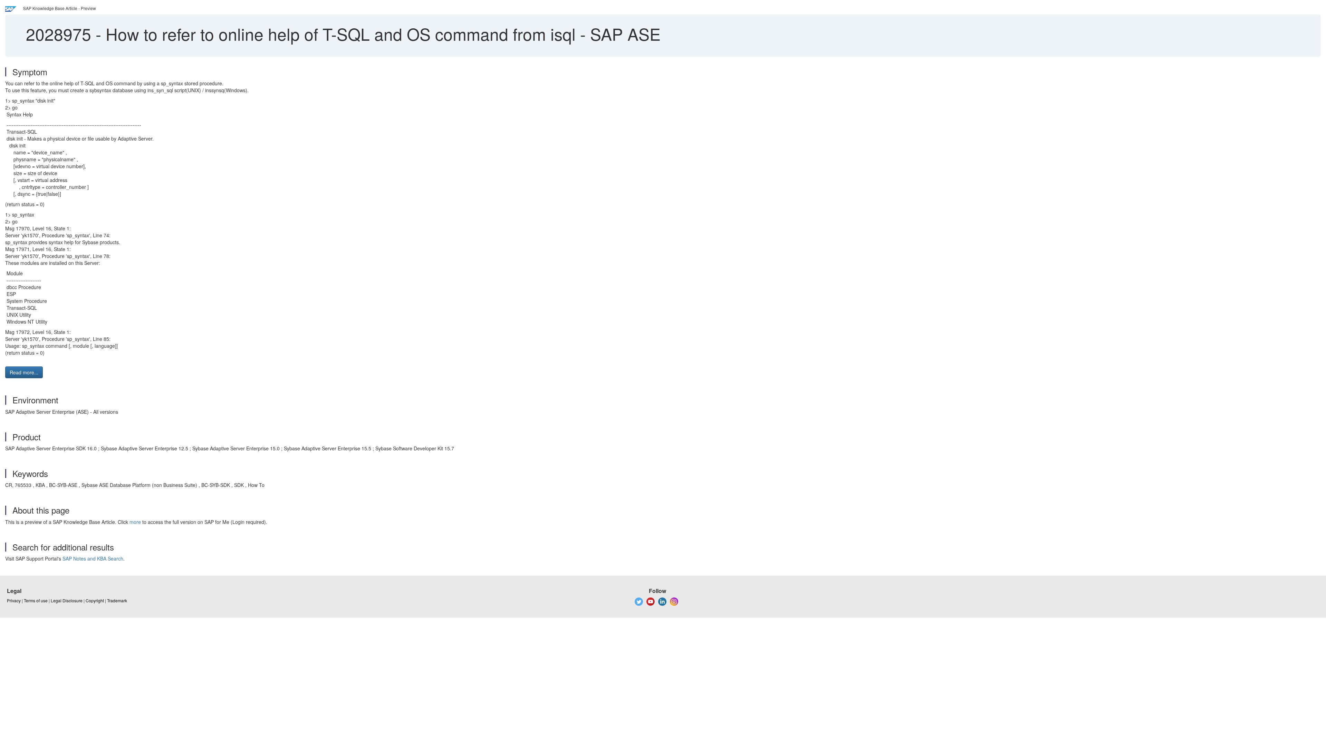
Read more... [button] (24, 372)
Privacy (14, 600)
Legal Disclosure (67, 600)
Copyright (95, 600)
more (135, 521)
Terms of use (36, 600)
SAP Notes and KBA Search (93, 558)
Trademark (117, 600)
